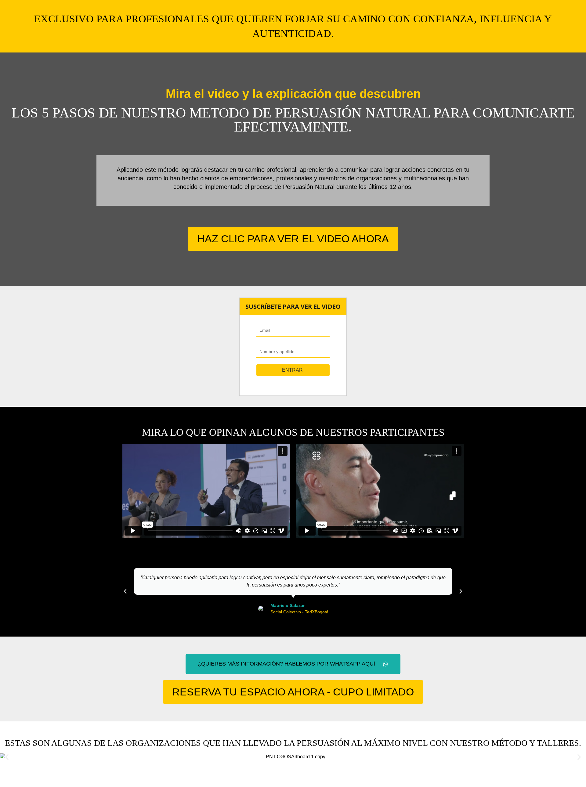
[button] (125, 591)
